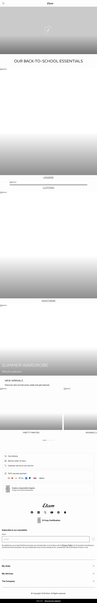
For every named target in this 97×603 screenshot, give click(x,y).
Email (4, 534)
